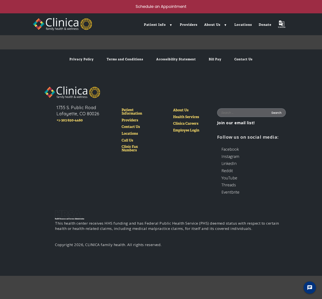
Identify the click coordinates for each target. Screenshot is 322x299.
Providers (130, 120)
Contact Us (243, 59)
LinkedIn (229, 163)
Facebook (230, 149)
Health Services (186, 117)
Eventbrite (230, 192)
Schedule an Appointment (161, 6)
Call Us (127, 140)
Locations (130, 134)
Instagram (230, 156)
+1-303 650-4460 (70, 120)
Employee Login (186, 130)
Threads (228, 184)
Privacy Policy (81, 59)
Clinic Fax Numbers (130, 148)
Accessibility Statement (176, 59)
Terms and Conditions (125, 59)
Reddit (227, 170)
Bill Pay (215, 59)
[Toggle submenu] (171, 24)
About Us (181, 110)
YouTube (229, 177)
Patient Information (132, 111)
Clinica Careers (185, 124)
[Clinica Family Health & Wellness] (72, 92)
